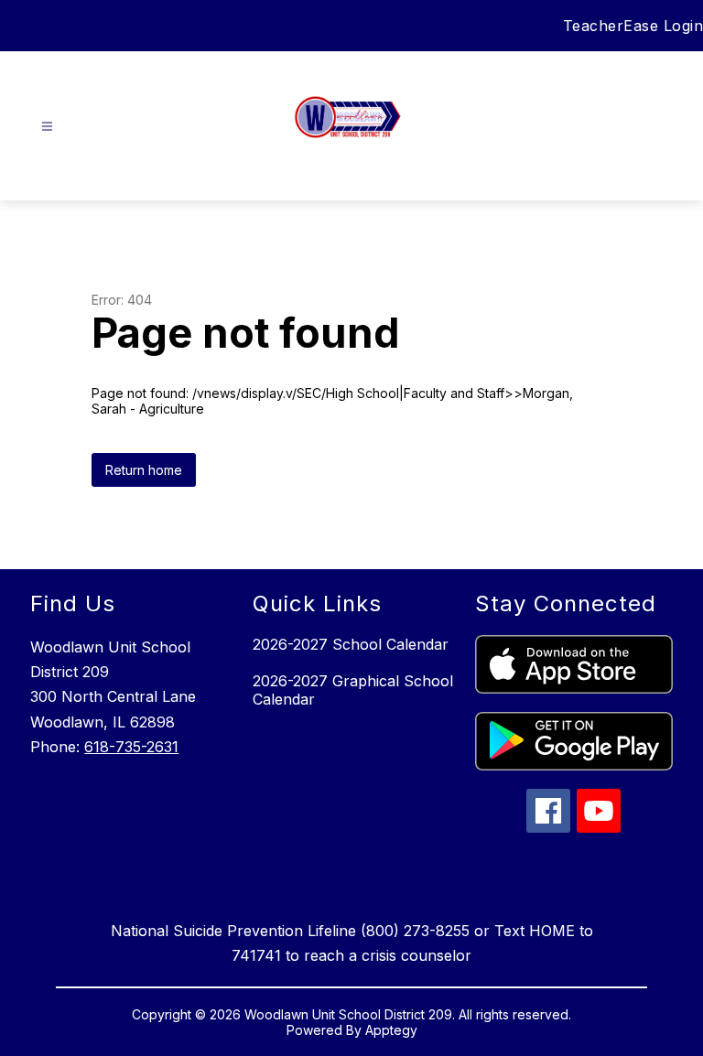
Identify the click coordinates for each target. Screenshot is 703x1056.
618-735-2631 (131, 747)
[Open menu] (47, 126)
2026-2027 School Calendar (351, 644)
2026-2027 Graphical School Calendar (353, 690)
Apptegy (391, 1030)
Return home (143, 470)
